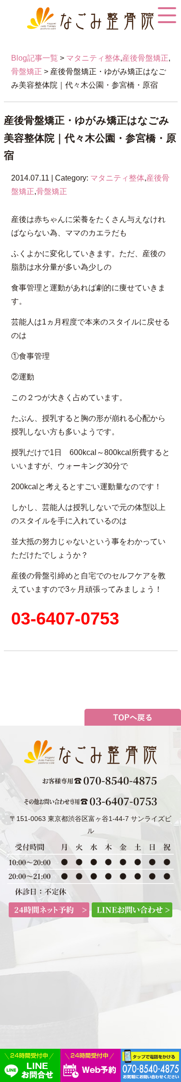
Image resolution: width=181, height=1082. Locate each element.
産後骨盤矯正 (145, 58)
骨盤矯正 (26, 71)
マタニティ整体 (93, 58)
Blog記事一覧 (34, 58)
